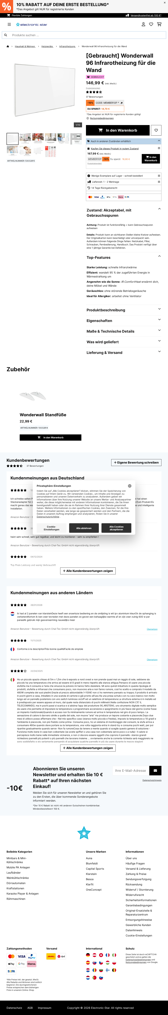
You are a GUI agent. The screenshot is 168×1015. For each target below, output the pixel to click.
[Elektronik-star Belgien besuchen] (114, 970)
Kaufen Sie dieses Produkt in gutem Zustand (115, 148)
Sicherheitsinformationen (141, 900)
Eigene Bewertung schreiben (138, 462)
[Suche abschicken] (5, 35)
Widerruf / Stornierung (139, 889)
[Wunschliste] (151, 24)
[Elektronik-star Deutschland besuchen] (88, 955)
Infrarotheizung (67, 46)
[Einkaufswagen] (159, 24)
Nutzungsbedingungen (136, 962)
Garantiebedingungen (139, 905)
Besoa (90, 879)
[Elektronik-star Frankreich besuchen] (108, 955)
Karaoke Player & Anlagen (23, 893)
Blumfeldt (92, 863)
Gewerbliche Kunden (138, 925)
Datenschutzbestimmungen (138, 960)
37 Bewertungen (94, 96)
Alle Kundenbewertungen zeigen (89, 571)
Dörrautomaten (16, 883)
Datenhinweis (134, 930)
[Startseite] (11, 46)
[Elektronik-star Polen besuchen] (114, 963)
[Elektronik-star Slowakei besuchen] (94, 963)
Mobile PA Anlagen (18, 867)
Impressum (44, 1007)
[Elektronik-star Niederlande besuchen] (88, 978)
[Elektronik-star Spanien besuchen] (88, 963)
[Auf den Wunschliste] (156, 130)
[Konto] (143, 24)
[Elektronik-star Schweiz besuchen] (101, 955)
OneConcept (94, 889)
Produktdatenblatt (93, 88)
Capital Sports (95, 868)
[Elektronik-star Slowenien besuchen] (101, 978)
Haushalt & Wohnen (25, 46)
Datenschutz (14, 1007)
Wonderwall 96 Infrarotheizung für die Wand (104, 46)
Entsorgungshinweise (139, 919)
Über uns (131, 858)
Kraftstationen (15, 888)
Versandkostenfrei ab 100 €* (146, 15)
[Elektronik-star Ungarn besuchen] (108, 963)
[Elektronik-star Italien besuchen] (114, 955)
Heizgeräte (47, 46)
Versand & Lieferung (138, 868)
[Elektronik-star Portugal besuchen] (94, 978)
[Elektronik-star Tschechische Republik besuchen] (101, 963)
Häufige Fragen (135, 863)
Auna (89, 858)
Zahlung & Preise (136, 874)
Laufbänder (14, 872)
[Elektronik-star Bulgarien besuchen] (101, 970)
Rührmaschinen (16, 898)
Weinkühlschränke (18, 877)
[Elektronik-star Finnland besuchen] (108, 970)
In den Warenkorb (121, 130)
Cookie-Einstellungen (139, 935)
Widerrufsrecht (135, 894)
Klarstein (91, 874)
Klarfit (90, 884)
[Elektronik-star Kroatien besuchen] (88, 970)
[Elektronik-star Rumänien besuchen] (94, 970)
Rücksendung (134, 884)
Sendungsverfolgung (138, 879)
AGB (30, 1007)
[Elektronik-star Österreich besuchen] (94, 955)
